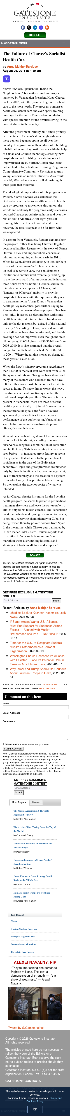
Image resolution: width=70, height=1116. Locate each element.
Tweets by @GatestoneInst (26, 1027)
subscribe (50, 684)
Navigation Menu (14, 43)
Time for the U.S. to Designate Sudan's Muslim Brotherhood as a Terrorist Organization (36, 647)
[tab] (19, 803)
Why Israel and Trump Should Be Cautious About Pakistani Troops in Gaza (38, 671)
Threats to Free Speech (22, 952)
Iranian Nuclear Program (24, 928)
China (14, 921)
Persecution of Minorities (23, 944)
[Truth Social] (6, 82)
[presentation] (19, 802)
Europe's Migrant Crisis (23, 936)
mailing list (47, 688)
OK (35, 1109)
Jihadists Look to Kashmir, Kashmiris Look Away (38, 614)
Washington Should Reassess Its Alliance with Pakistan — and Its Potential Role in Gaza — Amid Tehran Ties (37, 660)
